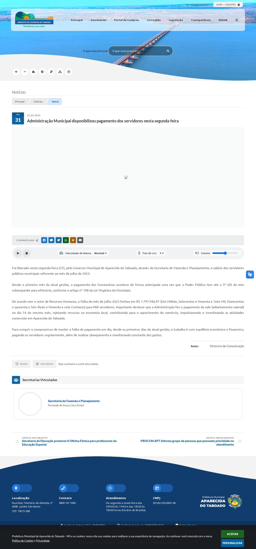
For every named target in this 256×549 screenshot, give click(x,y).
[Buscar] (168, 51)
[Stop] (27, 253)
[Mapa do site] (60, 72)
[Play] (18, 253)
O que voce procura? (95, 51)
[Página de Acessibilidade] (69, 72)
